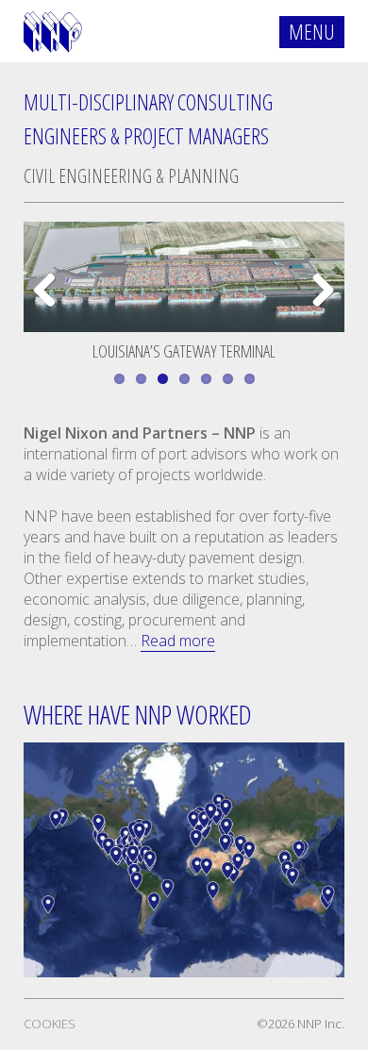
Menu (312, 31)
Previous (52, 309)
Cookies (49, 1023)
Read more (178, 640)
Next (318, 309)
